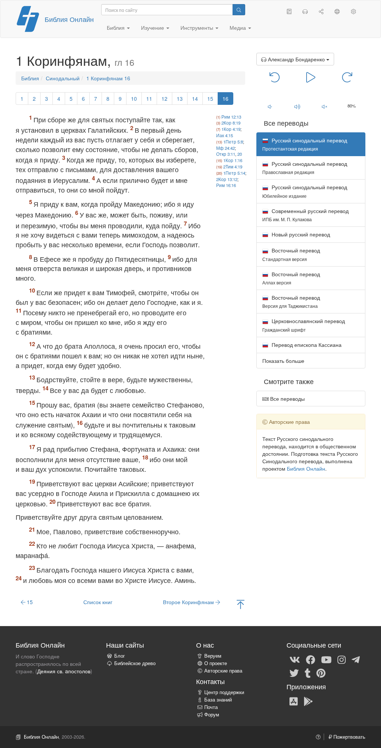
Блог (119, 655)
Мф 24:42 (225, 148)
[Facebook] (310, 659)
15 (210, 98)
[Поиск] (239, 9)
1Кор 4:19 (230, 129)
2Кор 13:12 (226, 179)
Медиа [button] (238, 27)
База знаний (218, 699)
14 (195, 98)
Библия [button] (116, 27)
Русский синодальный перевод (304, 167)
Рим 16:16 (226, 185)
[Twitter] (294, 672)
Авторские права (223, 670)
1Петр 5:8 (233, 142)
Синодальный (63, 78)
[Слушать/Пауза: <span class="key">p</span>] (311, 76)
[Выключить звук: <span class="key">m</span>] (324, 106)
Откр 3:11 (225, 154)
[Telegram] (356, 659)
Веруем (212, 655)
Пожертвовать (348, 737)
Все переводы (287, 398)
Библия (30, 78)
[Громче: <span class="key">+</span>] (297, 106)
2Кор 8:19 (230, 123)
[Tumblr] (308, 672)
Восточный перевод (291, 254)
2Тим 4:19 (232, 167)
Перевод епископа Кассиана (306, 344)
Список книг (97, 602)
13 (180, 98)
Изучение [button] (153, 27)
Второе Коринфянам (189, 602)
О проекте (215, 663)
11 (149, 98)
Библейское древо (135, 663)
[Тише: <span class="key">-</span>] (270, 106)
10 (134, 98)
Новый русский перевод (300, 234)
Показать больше (283, 360)
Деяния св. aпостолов (63, 671)
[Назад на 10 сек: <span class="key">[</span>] (274, 76)
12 (164, 98)
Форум (211, 714)
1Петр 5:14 (234, 173)
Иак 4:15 (224, 135)
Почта (211, 707)
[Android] (308, 700)
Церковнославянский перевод (303, 324)
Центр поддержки (224, 692)
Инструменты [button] (197, 27)
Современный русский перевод (305, 214)
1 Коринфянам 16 (108, 78)
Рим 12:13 (231, 117)
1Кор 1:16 (232, 160)
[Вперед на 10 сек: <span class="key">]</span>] (347, 76)
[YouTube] (326, 659)
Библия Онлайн (69, 19)
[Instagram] (341, 659)
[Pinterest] (321, 672)
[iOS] (293, 700)
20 (239, 154)
